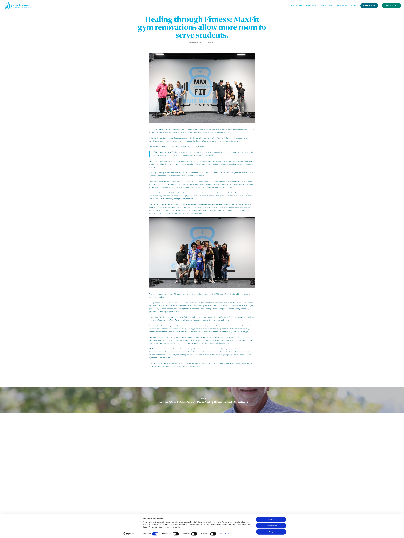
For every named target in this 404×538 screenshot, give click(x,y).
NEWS (210, 42)
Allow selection (271, 526)
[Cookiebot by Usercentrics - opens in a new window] (129, 533)
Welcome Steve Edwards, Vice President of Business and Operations (202, 400)
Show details (225, 534)
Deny (271, 532)
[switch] (176, 533)
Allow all (271, 519)
